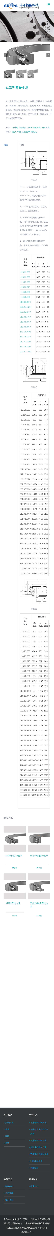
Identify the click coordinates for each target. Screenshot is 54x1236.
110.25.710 (25, 287)
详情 (15, 868)
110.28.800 (25, 292)
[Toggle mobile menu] (49, 4)
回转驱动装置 (36, 1161)
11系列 (15, 127)
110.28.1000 (25, 302)
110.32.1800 (25, 326)
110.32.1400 (25, 316)
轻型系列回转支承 (38, 1147)
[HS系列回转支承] (15, 839)
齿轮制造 (34, 1167)
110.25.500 (25, 272)
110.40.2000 (25, 331)
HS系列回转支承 (14, 855)
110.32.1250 (25, 311)
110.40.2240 (25, 336)
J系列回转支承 (13, 903)
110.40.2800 (25, 346)
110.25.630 (25, 282)
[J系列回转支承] (15, 886)
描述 (6, 144)
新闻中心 (9, 1186)
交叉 (14, 131)
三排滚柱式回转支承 (39, 1154)
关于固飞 (9, 1122)
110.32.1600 (25, 321)
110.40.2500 (25, 341)
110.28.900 (25, 297)
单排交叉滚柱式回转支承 (30, 127)
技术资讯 (9, 1200)
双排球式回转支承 (39, 855)
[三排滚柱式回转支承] (39, 886)
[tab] (10, 144)
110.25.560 (25, 277)
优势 (7, 1143)
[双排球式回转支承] (39, 839)
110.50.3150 (25, 351)
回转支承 (46, 127)
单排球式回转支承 (38, 1122)
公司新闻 (9, 1193)
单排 (19, 131)
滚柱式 (34, 131)
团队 (7, 1136)
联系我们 (34, 1186)
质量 (7, 1129)
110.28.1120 (25, 307)
